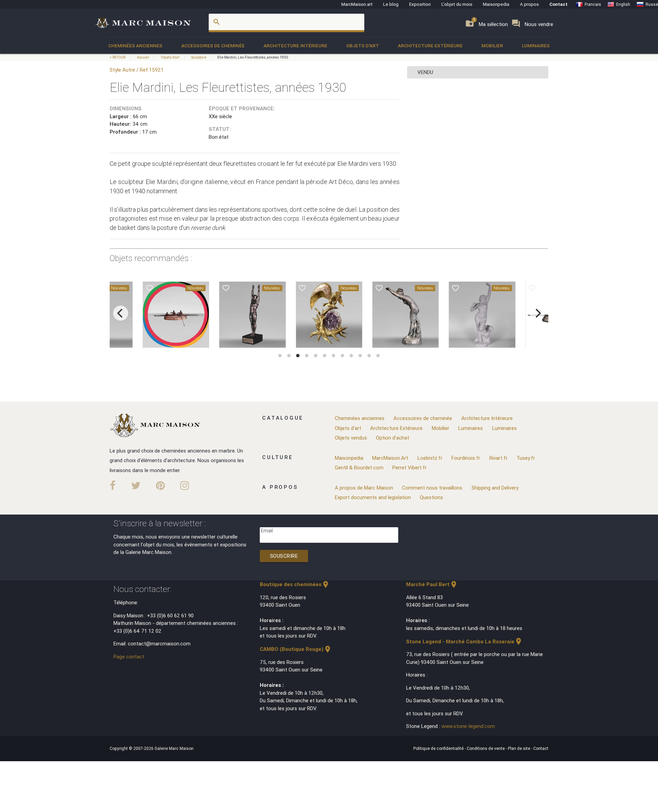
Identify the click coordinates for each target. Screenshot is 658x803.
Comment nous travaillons (432, 487)
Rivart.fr (498, 458)
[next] (537, 313)
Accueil (143, 57)
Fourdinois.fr (465, 458)
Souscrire (284, 556)
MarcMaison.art (357, 4)
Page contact (128, 656)
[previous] (120, 313)
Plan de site (519, 748)
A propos (529, 4)
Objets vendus (351, 437)
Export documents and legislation (373, 497)
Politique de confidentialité (439, 748)
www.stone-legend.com (468, 726)
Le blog (391, 4)
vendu (425, 72)
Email (267, 530)
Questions (431, 497)
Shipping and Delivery (495, 487)
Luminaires (536, 45)
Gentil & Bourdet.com (359, 467)
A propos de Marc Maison (364, 487)
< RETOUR (118, 57)
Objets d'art (362, 45)
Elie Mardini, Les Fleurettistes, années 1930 (252, 57)
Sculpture (198, 57)
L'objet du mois (456, 4)
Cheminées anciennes (135, 45)
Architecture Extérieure (430, 45)
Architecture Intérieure (295, 45)
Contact (558, 4)
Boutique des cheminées (295, 584)
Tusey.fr (525, 458)
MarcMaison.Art (390, 458)
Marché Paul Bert (432, 584)
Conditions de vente (486, 748)
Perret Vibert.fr (409, 467)
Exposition (420, 4)
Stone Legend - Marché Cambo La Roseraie (464, 641)
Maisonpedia (496, 4)
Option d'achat (392, 437)
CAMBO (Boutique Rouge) (296, 649)
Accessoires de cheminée (213, 45)
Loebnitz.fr (429, 458)
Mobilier (492, 45)
